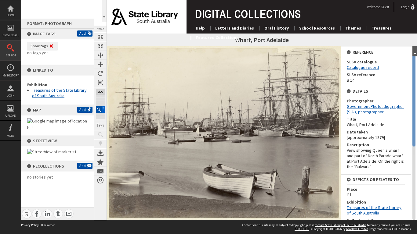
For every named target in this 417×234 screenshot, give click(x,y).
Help (200, 28)
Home (11, 15)
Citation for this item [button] (100, 180)
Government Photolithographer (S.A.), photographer (375, 109)
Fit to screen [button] (100, 46)
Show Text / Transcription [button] (100, 125)
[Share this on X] (26, 210)
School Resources (317, 28)
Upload (10, 116)
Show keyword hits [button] (100, 134)
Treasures (382, 28)
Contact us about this (100, 171)
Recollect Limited (357, 229)
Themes (353, 28)
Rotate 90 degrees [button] (100, 73)
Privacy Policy (30, 225)
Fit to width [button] (100, 55)
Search (10, 55)
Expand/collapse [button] (414, 51)
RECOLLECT (302, 229)
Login (11, 96)
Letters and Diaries (234, 28)
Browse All (10, 35)
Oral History (276, 28)
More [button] (10, 136)
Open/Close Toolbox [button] (104, 11)
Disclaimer (48, 225)
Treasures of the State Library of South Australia (59, 92)
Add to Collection (100, 162)
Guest (385, 7)
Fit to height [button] (100, 64)
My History (10, 75)
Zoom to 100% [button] (100, 82)
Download (100, 153)
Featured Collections (217, 37)
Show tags (39, 46)
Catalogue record (363, 67)
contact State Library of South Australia (340, 225)
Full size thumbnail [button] (100, 36)
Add (82, 33)
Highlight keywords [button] (100, 143)
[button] (100, 109)
